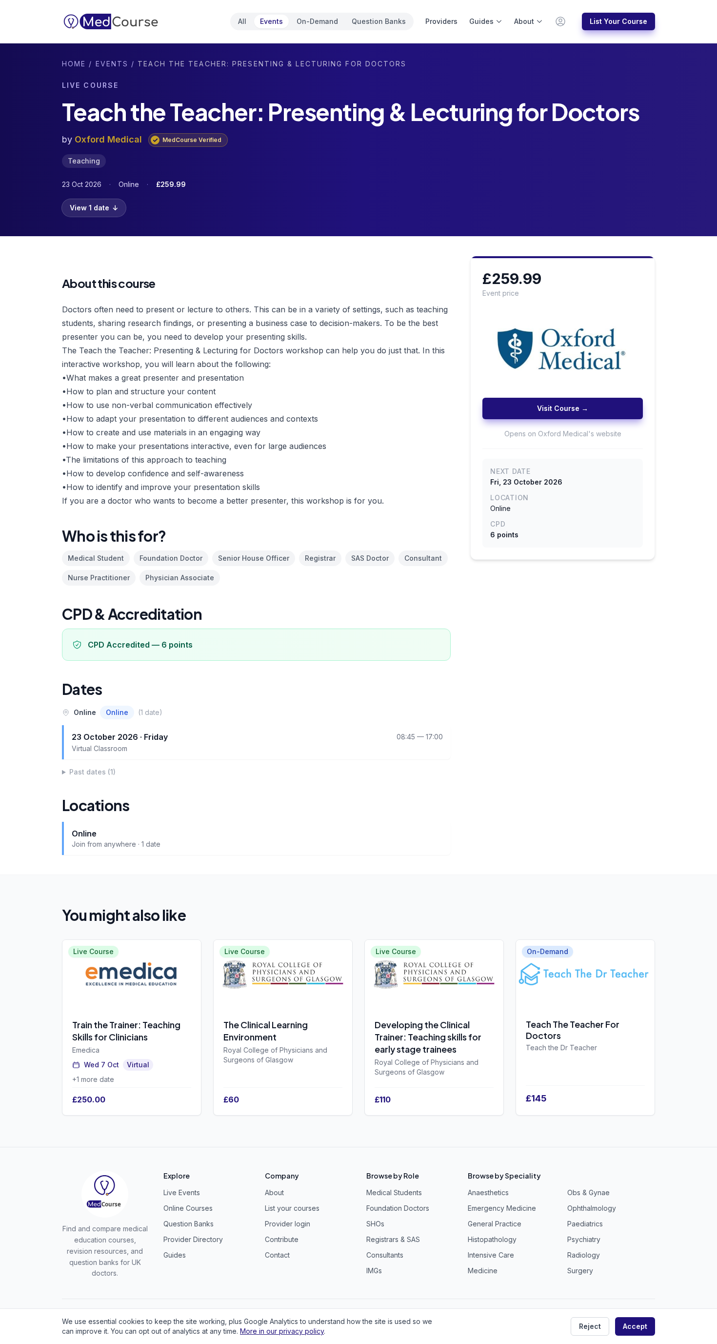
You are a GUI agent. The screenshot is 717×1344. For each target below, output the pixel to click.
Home (74, 64)
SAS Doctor (370, 558)
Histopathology (492, 1239)
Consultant (423, 558)
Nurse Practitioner (99, 577)
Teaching (84, 161)
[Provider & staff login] (560, 21)
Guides (481, 21)
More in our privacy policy (282, 1331)
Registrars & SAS (393, 1239)
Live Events (181, 1192)
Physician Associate (179, 577)
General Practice (494, 1224)
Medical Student (96, 558)
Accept (635, 1326)
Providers (441, 21)
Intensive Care (491, 1255)
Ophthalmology (591, 1208)
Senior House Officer (253, 558)
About (524, 21)
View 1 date (94, 208)
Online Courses (188, 1208)
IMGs (374, 1270)
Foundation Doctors (397, 1208)
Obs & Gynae (588, 1192)
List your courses (292, 1208)
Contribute (282, 1239)
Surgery (580, 1270)
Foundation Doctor (170, 558)
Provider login (287, 1224)
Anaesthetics (488, 1192)
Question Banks (379, 21)
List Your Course (618, 21)
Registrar (320, 558)
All (242, 21)
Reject (590, 1326)
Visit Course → (562, 409)
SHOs (375, 1224)
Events (271, 21)
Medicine (483, 1270)
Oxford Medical (108, 139)
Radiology (583, 1255)
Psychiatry (583, 1239)
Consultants (384, 1255)
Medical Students (394, 1192)
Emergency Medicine (502, 1208)
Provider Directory (193, 1239)
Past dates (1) (92, 772)
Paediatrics (585, 1224)
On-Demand (317, 21)
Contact (277, 1255)
